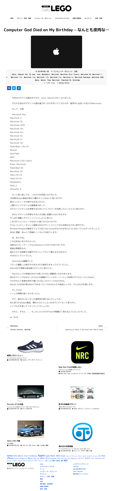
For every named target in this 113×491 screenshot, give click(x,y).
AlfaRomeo (33, 456)
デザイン (80, 409)
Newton (43, 80)
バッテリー (15, 461)
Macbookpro (46, 74)
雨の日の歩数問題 (66, 446)
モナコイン (31, 461)
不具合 (89, 374)
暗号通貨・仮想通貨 (46, 484)
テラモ (82, 451)
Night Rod (36, 458)
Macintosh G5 (86, 74)
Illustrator (95, 456)
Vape (41, 464)
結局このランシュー (15, 355)
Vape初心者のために (79, 469)
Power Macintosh (53, 80)
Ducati (75, 456)
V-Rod (62, 458)
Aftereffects (18, 456)
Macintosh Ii (97, 74)
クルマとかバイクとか (62, 18)
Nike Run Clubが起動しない (70, 367)
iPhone (10, 458)
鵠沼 (66, 460)
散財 (12, 18)
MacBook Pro (23, 458)
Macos (37, 80)
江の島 (42, 445)
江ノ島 (49, 461)
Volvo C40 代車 (13, 441)
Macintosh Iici (16, 77)
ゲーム (42, 469)
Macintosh (55, 74)
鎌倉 (46, 445)
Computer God (23, 74)
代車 (38, 445)
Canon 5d (68, 456)
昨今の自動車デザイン (67, 404)
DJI (72, 456)
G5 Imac (32, 74)
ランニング (82, 374)
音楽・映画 (98, 18)
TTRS (58, 458)
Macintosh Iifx (42, 77)
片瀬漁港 (57, 461)
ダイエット (88, 18)
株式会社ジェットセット (81, 474)
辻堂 (90, 451)
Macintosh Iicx (29, 77)
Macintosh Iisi (56, 77)
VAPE (65, 458)
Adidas (24, 360)
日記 (75, 71)
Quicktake (76, 80)
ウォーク (77, 451)
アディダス (31, 360)
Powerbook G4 (66, 80)
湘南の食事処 (77, 18)
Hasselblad (89, 456)
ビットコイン (23, 461)
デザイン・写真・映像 (24, 18)
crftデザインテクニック (81, 464)
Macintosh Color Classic (70, 74)
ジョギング (74, 374)
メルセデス (95, 409)
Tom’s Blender (78, 471)
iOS (99, 456)
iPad (103, 456)
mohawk (76, 466)
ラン (36, 461)
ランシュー (39, 360)
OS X (47, 458)
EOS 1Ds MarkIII (82, 456)
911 (23, 409)
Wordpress (74, 458)
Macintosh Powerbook (82, 77)
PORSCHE (29, 409)
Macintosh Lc (68, 77)
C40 (23, 445)
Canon (63, 456)
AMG (75, 409)
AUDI (58, 456)
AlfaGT (26, 456)
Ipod (38, 74)
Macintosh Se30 (97, 77)
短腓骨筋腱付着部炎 (98, 374)
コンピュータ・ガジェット (43, 18)
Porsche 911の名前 (15, 404)
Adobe (10, 455)
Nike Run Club (65, 374)
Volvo (34, 445)
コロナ (92, 458)
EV (27, 445)
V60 (30, 445)
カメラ (87, 458)
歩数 (87, 451)
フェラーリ (87, 409)
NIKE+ (42, 458)
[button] (9, 88)
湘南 (53, 461)
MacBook (16, 458)
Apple (14, 74)
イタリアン (81, 458)
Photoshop (53, 458)
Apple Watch (50, 456)
